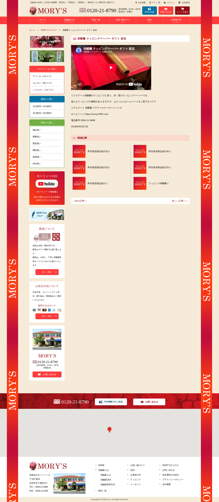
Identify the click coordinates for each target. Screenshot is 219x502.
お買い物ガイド (137, 465)
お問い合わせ (166, 12)
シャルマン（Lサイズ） (44, 90)
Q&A (132, 470)
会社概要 (142, 2)
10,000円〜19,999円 (42, 106)
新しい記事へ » (179, 201)
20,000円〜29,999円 (42, 113)
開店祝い (37, 143)
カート (182, 12)
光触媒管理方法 (107, 484)
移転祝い (37, 130)
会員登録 (185, 2)
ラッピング (135, 479)
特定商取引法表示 (170, 475)
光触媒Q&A (105, 479)
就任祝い (37, 163)
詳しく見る (47, 272)
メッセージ (135, 484)
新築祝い (37, 157)
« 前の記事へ (79, 201)
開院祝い (37, 150)
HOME (101, 465)
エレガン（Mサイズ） (43, 83)
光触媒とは (103, 470)
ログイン (171, 2)
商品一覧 (102, 491)
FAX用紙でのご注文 (113, 401)
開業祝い (37, 136)
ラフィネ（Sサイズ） (43, 76)
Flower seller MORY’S (48, 11)
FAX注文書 (149, 12)
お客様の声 (135, 475)
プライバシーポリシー (172, 479)
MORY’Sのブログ (170, 465)
